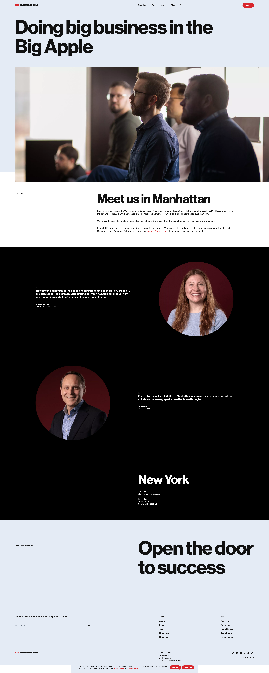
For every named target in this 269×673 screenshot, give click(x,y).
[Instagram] (237, 653)
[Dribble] (248, 653)
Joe (165, 231)
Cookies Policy (133, 668)
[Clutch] (252, 653)
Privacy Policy (119, 668)
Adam (157, 231)
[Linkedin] (241, 653)
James (150, 231)
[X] (244, 653)
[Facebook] (233, 653)
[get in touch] (134, 561)
